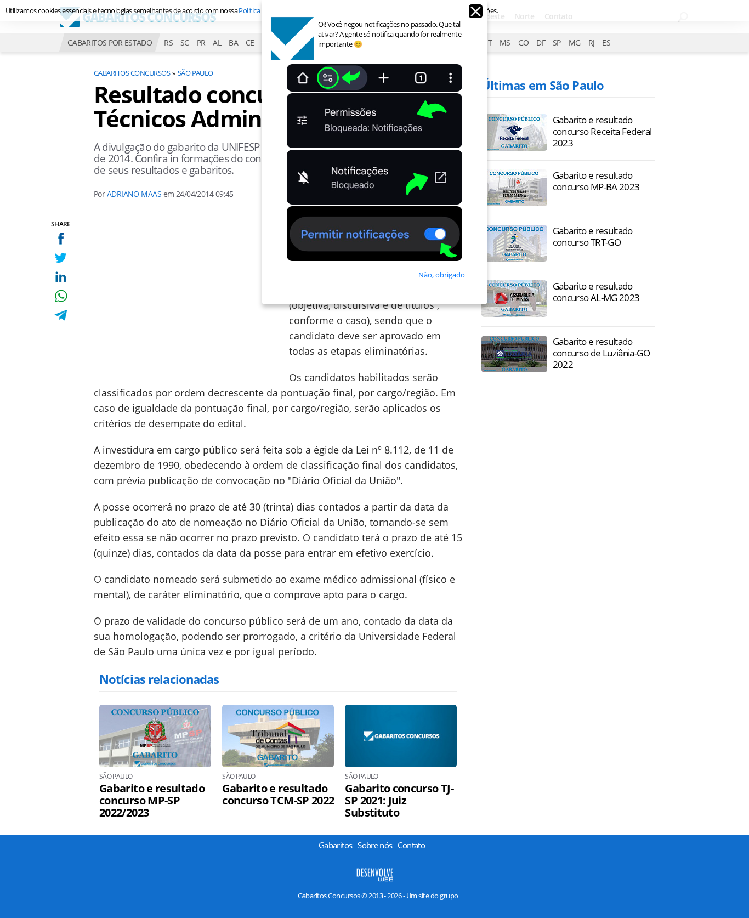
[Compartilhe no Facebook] (60, 238)
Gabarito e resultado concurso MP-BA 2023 (596, 180)
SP (557, 42)
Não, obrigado (441, 275)
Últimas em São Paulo (542, 85)
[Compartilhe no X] (60, 257)
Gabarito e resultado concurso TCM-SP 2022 (278, 795)
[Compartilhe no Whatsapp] (60, 296)
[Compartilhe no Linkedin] (60, 277)
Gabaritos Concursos (132, 73)
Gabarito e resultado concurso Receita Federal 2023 (602, 131)
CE (250, 42)
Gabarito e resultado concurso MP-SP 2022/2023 (152, 801)
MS (505, 42)
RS (168, 42)
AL (217, 42)
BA (233, 42)
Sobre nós (375, 845)
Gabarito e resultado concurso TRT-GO (593, 236)
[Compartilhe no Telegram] (60, 315)
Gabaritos (335, 845)
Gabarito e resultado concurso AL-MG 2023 (596, 291)
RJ (591, 42)
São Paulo (195, 73)
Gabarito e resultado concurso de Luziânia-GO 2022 (601, 353)
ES (606, 42)
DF (540, 42)
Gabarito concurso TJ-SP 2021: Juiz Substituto (399, 801)
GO (523, 42)
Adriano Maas (134, 194)
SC (184, 42)
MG (575, 42)
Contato (411, 845)
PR (201, 42)
